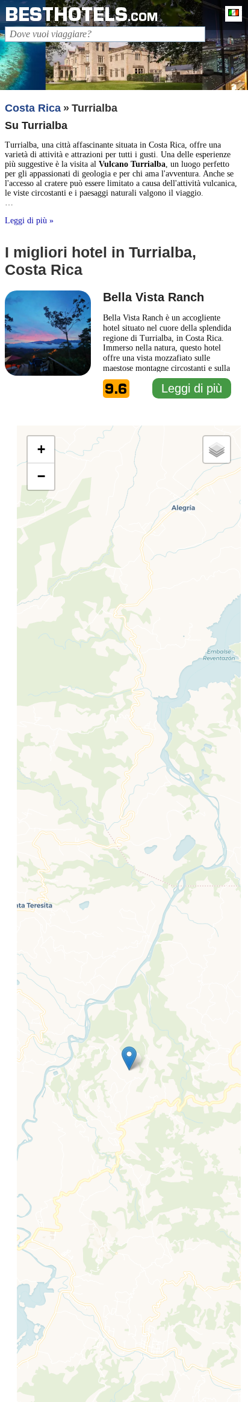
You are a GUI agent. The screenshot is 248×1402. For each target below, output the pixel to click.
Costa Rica (33, 108)
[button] (129, 1058)
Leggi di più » (29, 220)
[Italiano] (230, 14)
